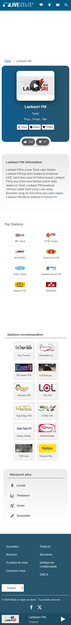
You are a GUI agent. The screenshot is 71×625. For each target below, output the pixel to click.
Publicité (45, 546)
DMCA (44, 574)
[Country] (58, 5)
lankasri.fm (50, 197)
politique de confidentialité (48, 564)
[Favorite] (41, 5)
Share (24, 127)
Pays (27, 119)
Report (36, 127)
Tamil (7, 61)
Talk (44, 119)
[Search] (66, 5)
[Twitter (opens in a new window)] (40, 607)
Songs (36, 119)
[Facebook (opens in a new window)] (31, 607)
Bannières (46, 554)
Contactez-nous (15, 570)
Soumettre (12, 546)
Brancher (11, 554)
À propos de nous (17, 562)
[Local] (49, 5)
